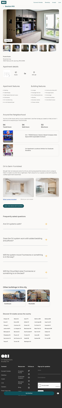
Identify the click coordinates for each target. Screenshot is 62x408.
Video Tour (8, 40)
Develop (47, 2)
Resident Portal (21, 382)
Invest (54, 2)
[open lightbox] (31, 26)
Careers (3, 387)
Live (59, 2)
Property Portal (20, 371)
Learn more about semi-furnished (13, 206)
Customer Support (21, 377)
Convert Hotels (38, 2)
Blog (19, 387)
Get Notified (29, 393)
